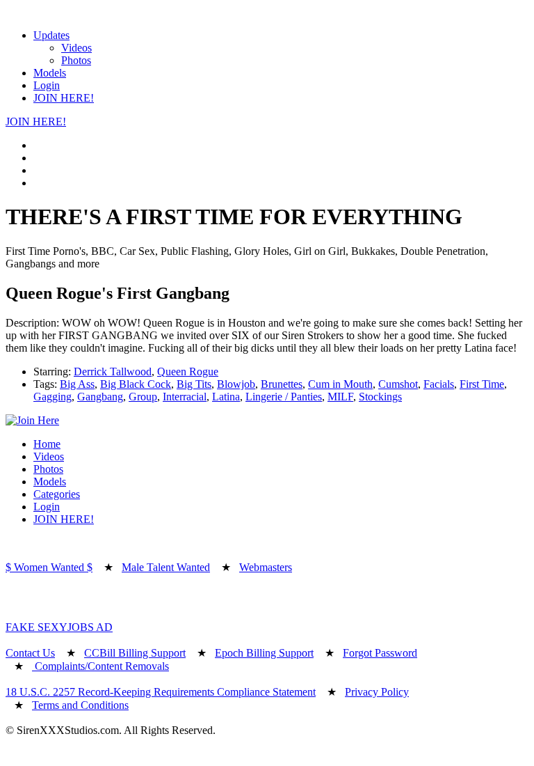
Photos (76, 60)
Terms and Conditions (80, 705)
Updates (51, 35)
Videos (76, 48)
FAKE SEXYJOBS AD (59, 627)
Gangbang (100, 396)
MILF (340, 396)
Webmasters (265, 567)
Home (46, 444)
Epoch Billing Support (264, 653)
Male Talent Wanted (166, 567)
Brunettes (281, 384)
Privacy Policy (377, 692)
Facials (438, 384)
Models (49, 73)
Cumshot (398, 384)
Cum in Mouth (340, 384)
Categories (56, 494)
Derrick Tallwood (113, 371)
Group (143, 396)
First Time (482, 384)
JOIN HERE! (63, 98)
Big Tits (194, 384)
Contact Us (30, 653)
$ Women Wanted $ (49, 567)
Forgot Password (380, 653)
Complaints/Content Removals (100, 666)
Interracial (185, 396)
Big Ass (77, 384)
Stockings (380, 396)
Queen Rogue (187, 371)
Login (46, 85)
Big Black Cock (135, 384)
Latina (226, 396)
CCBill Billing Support (135, 653)
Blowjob (236, 384)
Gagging (52, 396)
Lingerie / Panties (283, 396)
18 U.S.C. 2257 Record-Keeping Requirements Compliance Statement (161, 692)
